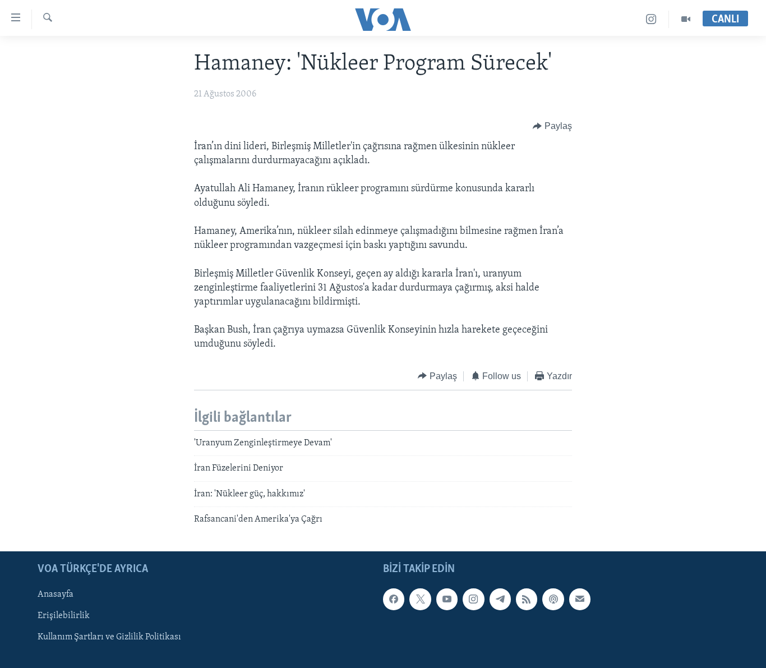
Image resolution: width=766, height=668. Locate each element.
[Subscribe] (579, 599)
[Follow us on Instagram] (473, 599)
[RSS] (526, 599)
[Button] (552, 126)
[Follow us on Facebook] (393, 599)
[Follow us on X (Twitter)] (420, 599)
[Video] (686, 19)
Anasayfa (55, 594)
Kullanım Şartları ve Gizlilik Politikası (109, 637)
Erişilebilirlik (64, 615)
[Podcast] (553, 599)
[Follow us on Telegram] (500, 599)
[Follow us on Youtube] (447, 599)
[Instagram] (651, 19)
